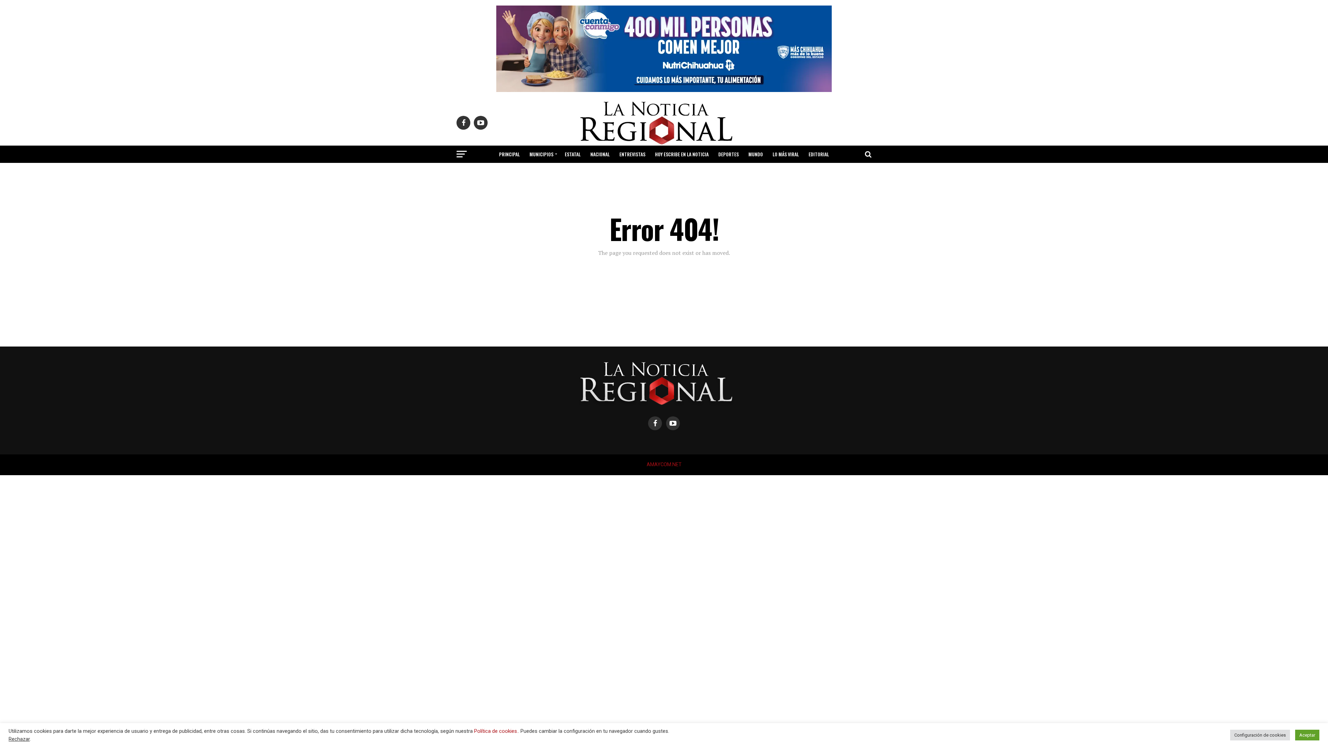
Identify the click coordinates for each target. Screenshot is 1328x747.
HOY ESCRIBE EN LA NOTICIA (682, 154)
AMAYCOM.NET (664, 465)
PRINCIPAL (509, 154)
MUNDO (755, 154)
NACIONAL (600, 154)
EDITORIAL (819, 154)
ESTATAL (573, 154)
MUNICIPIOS (541, 154)
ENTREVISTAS (632, 154)
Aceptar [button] (1307, 735)
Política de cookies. (496, 731)
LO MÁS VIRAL (786, 154)
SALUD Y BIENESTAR (664, 172)
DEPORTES (728, 154)
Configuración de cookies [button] (1260, 735)
